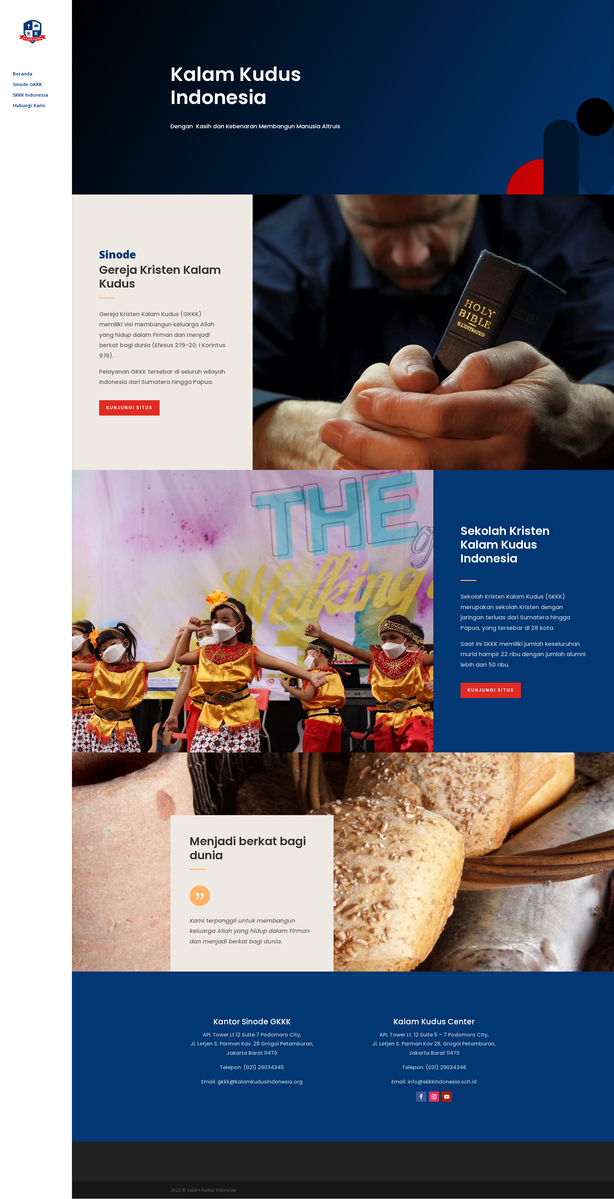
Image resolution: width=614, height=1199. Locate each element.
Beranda (22, 74)
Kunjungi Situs (129, 407)
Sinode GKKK (27, 84)
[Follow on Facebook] (421, 1097)
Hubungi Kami (29, 105)
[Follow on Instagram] (434, 1097)
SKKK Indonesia (30, 95)
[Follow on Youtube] (447, 1097)
